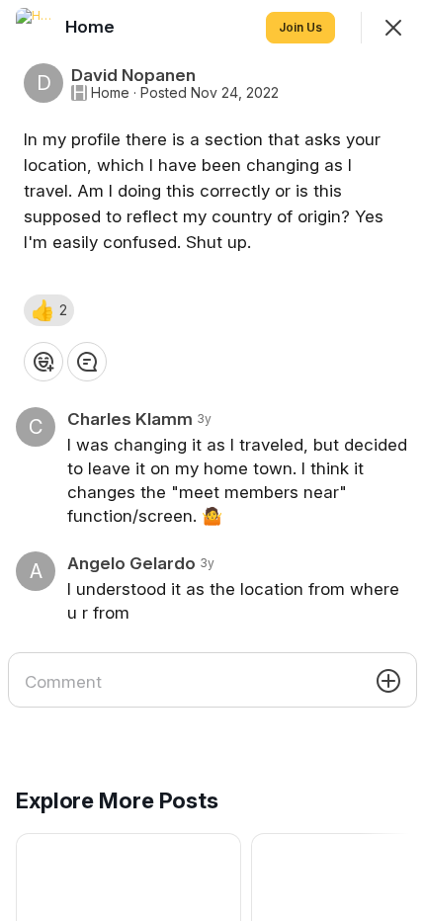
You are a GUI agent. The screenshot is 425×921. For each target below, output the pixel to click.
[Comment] (87, 361)
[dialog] (212, 460)
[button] (49, 310)
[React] (43, 361)
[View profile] (35, 27)
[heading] (92, 27)
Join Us (300, 27)
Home (110, 93)
